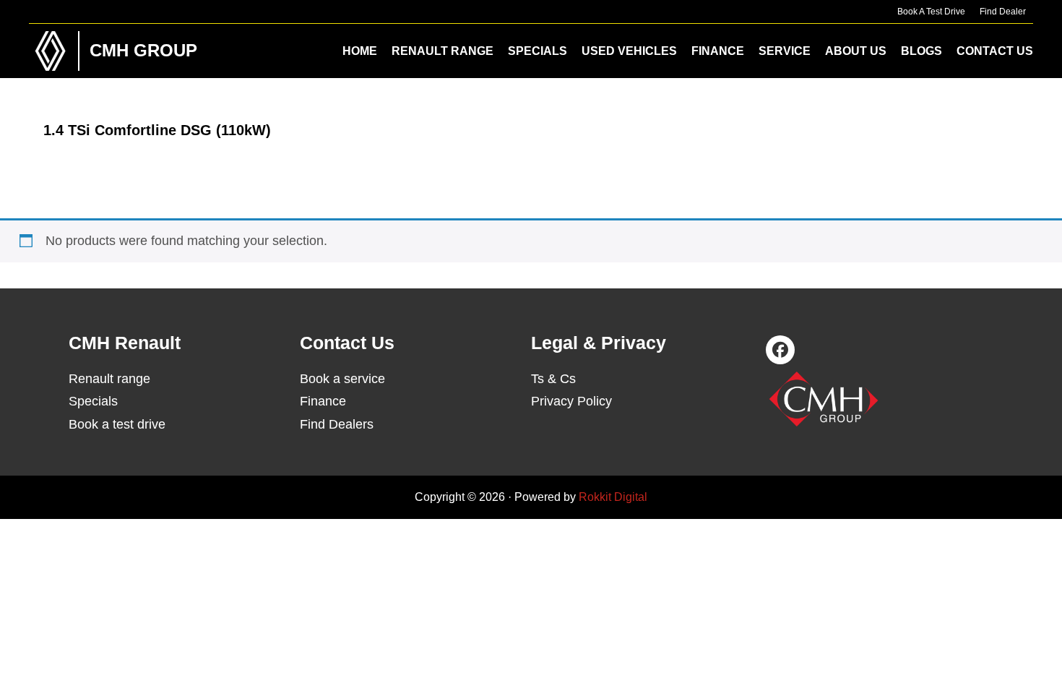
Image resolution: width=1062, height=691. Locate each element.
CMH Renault (50, 51)
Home (359, 51)
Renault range (109, 379)
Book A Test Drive (931, 12)
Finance (717, 51)
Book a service (342, 379)
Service (785, 51)
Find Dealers (337, 424)
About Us (855, 51)
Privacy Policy (571, 401)
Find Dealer (1003, 12)
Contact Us (995, 51)
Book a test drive (117, 424)
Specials (537, 51)
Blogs (921, 51)
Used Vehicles (629, 51)
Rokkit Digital (613, 497)
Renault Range (442, 51)
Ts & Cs (553, 379)
